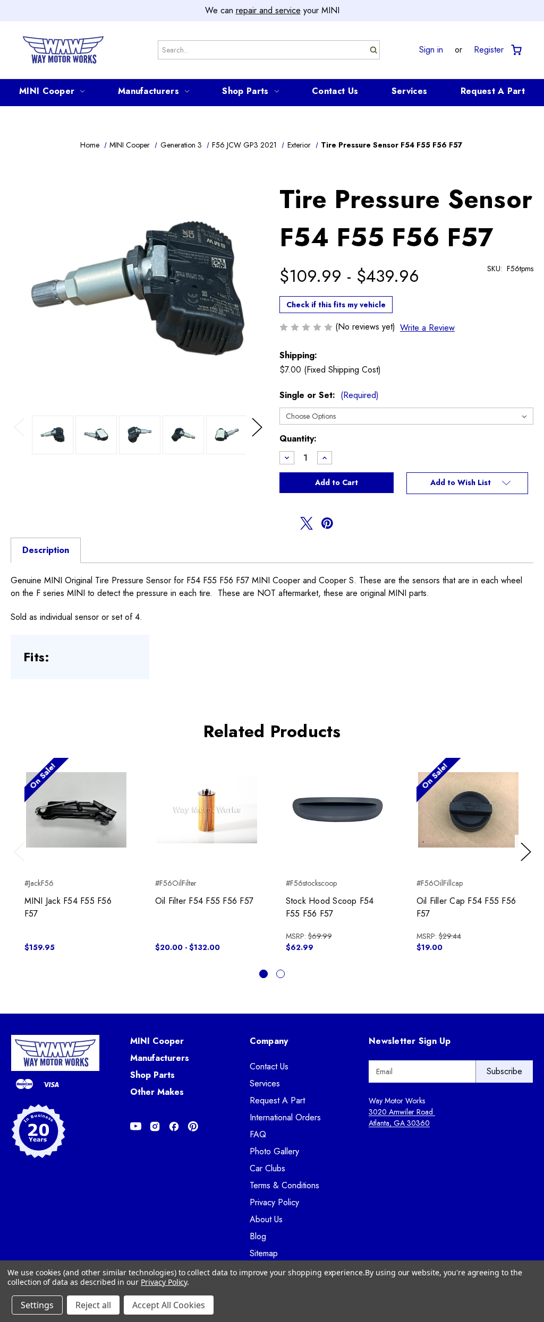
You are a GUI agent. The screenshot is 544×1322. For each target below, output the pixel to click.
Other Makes (157, 1092)
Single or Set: (329, 395)
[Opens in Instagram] (154, 1126)
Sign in (431, 50)
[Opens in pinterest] (327, 523)
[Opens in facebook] (285, 523)
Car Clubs (267, 1168)
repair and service (268, 10)
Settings (37, 1305)
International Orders (285, 1117)
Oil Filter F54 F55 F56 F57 (204, 901)
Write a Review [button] (427, 328)
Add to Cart (76, 819)
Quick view (76, 800)
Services (409, 91)
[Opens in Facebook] (174, 1126)
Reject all (93, 1305)
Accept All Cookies (168, 1305)
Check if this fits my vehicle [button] (336, 304)
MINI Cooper (46, 91)
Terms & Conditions (284, 1185)
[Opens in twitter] (306, 523)
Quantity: (298, 439)
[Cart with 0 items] (516, 50)
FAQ (258, 1134)
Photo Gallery (274, 1151)
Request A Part (493, 91)
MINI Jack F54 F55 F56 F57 (68, 907)
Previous (21, 438)
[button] (467, 483)
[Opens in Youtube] (135, 1126)
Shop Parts (245, 91)
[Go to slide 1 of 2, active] (263, 974)
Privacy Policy (274, 1202)
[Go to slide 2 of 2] (280, 974)
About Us (266, 1219)
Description (45, 550)
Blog (258, 1236)
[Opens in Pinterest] (193, 1126)
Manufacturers (148, 91)
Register (489, 50)
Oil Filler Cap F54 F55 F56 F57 (466, 907)
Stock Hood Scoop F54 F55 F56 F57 (330, 907)
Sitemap (264, 1253)
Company (269, 1041)
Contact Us (335, 91)
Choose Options (206, 819)
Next (259, 438)
